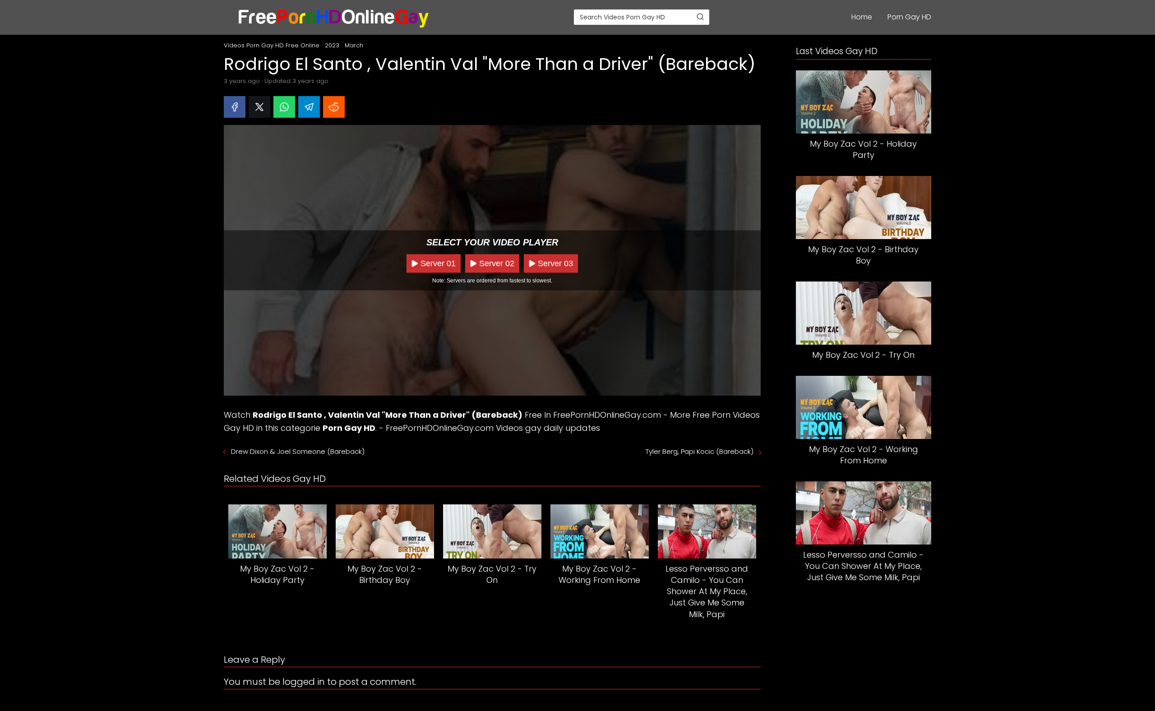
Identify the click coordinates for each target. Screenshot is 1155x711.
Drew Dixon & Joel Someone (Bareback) (298, 451)
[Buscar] (700, 16)
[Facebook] (234, 107)
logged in (303, 681)
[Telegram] (309, 107)
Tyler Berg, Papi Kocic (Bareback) (699, 451)
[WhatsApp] (284, 107)
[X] (259, 107)
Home (861, 17)
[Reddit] (334, 107)
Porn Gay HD (909, 17)
